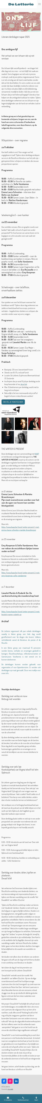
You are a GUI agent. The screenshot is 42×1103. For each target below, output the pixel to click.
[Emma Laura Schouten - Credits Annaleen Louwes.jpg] (7, 423)
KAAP (37, 454)
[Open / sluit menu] (39, 4)
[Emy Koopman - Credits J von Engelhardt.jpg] (21, 423)
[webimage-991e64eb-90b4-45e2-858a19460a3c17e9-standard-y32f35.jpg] (11, 411)
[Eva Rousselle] (7, 437)
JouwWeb (10, 1089)
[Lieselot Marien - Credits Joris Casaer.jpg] (34, 423)
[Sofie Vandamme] (21, 437)
